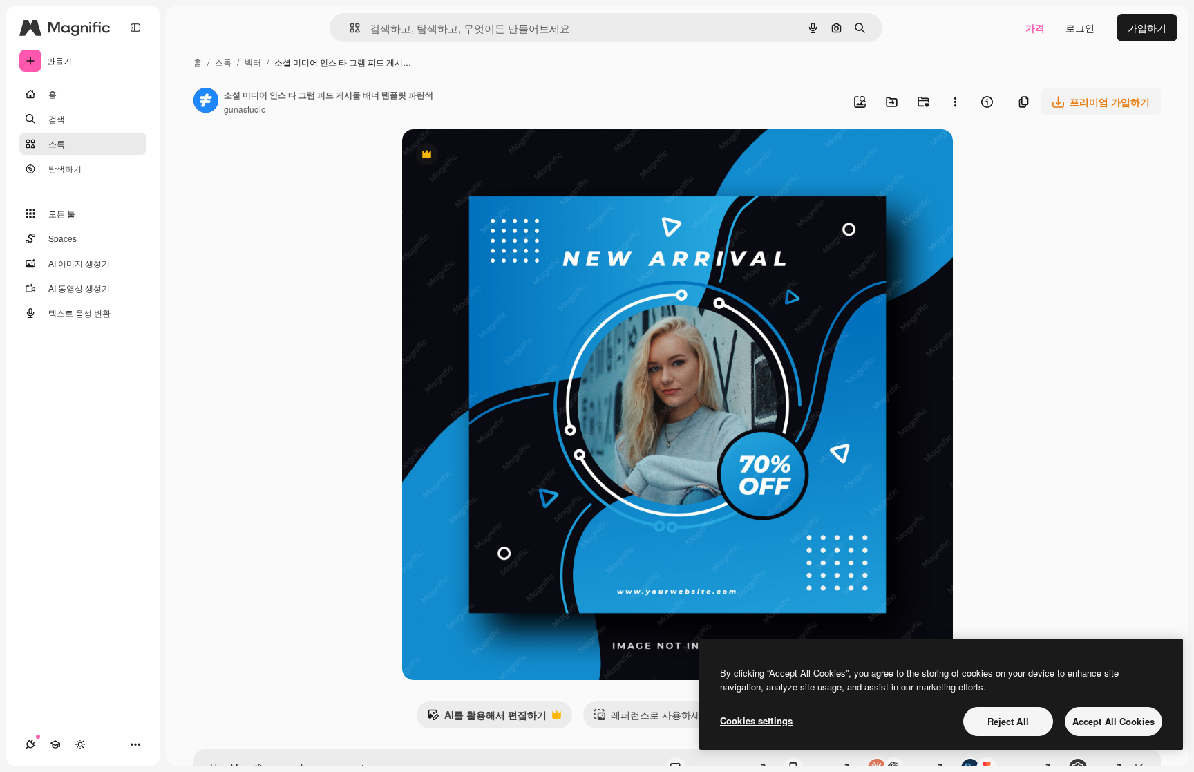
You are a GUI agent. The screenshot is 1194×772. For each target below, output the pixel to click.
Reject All (1008, 721)
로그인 (1079, 28)
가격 (1035, 28)
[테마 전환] (80, 744)
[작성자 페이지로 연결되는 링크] (205, 101)
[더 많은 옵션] (955, 101)
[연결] (30, 744)
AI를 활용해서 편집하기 (487, 718)
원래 (481, 156)
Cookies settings (756, 720)
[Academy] (55, 744)
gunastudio (245, 109)
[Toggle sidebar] (135, 28)
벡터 (253, 62)
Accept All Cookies (1113, 721)
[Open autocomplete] (349, 28)
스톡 (223, 62)
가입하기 (1147, 28)
